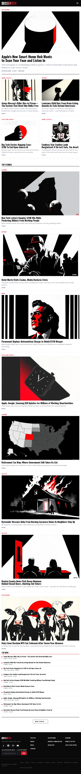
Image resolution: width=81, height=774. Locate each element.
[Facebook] (8, 746)
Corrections (40, 762)
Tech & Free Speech (71, 745)
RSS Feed (59, 762)
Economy (68, 738)
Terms (33, 762)
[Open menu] (77, 3)
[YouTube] (18, 746)
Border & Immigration (55, 741)
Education (51, 745)
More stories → (40, 721)
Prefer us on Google (26, 767)
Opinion (32, 748)
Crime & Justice (70, 741)
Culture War (52, 738)
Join (24, 753)
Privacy (27, 762)
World (32, 741)
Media (32, 745)
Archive (47, 762)
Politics (33, 738)
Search (53, 762)
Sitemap (75, 762)
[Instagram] (13, 746)
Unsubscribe (67, 762)
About (22, 762)
